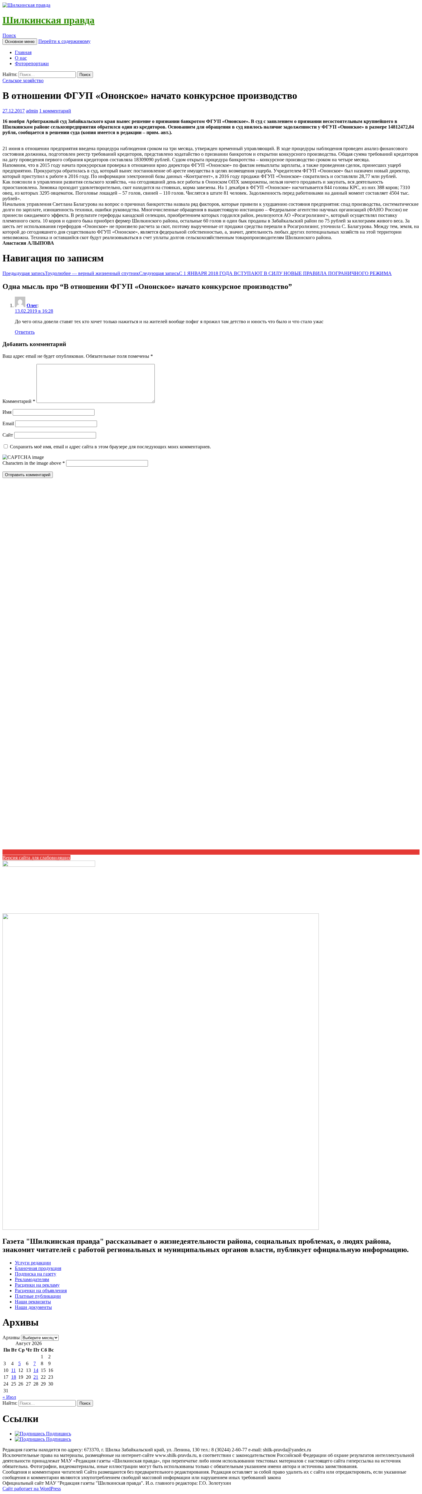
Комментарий (18, 401)
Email (8, 423)
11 (13, 1370)
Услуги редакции (33, 1262)
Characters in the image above (32, 463)
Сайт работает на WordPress (31, 1488)
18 (13, 1377)
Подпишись (58, 1433)
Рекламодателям (32, 1279)
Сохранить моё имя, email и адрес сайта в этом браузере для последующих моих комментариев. (110, 446)
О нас (21, 58)
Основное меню (20, 41)
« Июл (9, 1397)
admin (32, 110)
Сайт (7, 435)
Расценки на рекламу (37, 1285)
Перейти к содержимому (64, 41)
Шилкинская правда (48, 20)
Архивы (11, 1337)
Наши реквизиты (33, 1301)
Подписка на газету (35, 1273)
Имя (6, 412)
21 (35, 1377)
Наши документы (33, 1307)
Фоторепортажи (32, 63)
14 (35, 1370)
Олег (32, 305)
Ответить (25, 332)
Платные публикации (38, 1296)
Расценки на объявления (41, 1290)
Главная (23, 52)
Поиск (9, 35)
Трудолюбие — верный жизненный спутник (70, 273)
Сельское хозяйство (23, 80)
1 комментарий (55, 110)
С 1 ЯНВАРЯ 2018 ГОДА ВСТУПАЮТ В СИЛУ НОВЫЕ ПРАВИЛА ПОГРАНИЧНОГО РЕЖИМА (265, 273)
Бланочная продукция (38, 1268)
